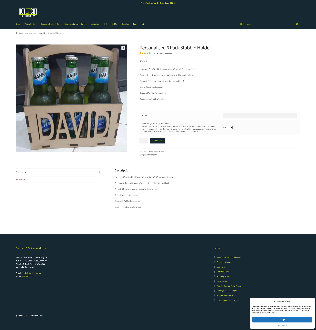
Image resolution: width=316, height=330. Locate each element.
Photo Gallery (30, 24)
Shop (18, 24)
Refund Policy (222, 271)
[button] (123, 48)
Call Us (114, 24)
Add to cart (157, 140)
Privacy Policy (282, 325)
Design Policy (222, 267)
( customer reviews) (163, 53)
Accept (282, 320)
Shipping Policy (223, 276)
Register (125, 24)
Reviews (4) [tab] (20, 179)
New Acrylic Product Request (229, 257)
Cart (105, 24)
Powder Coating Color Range (229, 286)
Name (145, 115)
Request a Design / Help (51, 24)
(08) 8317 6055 (28, 276)
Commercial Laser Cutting (76, 24)
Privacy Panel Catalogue (227, 290)
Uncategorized (30, 33)
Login (135, 24)
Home (21, 33)
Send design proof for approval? (155, 123)
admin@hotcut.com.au (31, 273)
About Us (95, 24)
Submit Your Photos (225, 295)
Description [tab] (21, 172)
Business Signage (224, 262)
